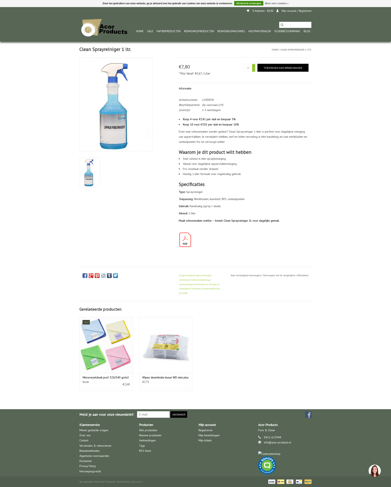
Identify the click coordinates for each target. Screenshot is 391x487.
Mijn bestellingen (209, 435)
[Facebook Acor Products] (308, 414)
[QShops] (285, 465)
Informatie (185, 88)
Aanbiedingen (147, 440)
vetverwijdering (211, 288)
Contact (83, 440)
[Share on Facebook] (84, 275)
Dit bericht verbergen (248, 3)
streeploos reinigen (207, 284)
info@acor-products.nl (277, 442)
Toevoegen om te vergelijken (279, 275)
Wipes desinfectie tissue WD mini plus (165, 377)
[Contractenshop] (285, 453)
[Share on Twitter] (115, 275)
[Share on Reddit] (103, 275)
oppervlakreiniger (190, 275)
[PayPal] (307, 481)
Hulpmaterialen (259, 31)
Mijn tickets (205, 440)
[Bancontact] (298, 481)
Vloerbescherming (287, 31)
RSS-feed (145, 451)
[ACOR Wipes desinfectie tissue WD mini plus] (166, 345)
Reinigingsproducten (199, 31)
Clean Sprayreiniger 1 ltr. (296, 49)
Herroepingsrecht (90, 471)
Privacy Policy (87, 466)
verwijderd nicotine (189, 288)
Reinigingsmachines (231, 31)
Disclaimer (85, 461)
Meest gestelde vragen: (94, 430)
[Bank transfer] (271, 481)
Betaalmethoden (89, 451)
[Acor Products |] (104, 28)
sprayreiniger (186, 284)
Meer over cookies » (277, 3)
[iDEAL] (280, 481)
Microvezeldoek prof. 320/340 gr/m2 (106, 377)
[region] (374, 470)
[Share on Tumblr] (109, 275)
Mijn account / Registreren (296, 11)
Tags (142, 445)
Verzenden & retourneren (95, 445)
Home (140, 31)
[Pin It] (97, 275)
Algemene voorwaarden (94, 456)
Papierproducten (169, 31)
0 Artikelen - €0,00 (263, 11)
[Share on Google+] (91, 275)
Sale (150, 31)
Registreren (206, 430)
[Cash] (289, 481)
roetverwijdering (200, 279)
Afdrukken (303, 275)
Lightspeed (136, 481)
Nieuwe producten (150, 435)
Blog (307, 31)
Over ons (85, 435)
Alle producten (148, 430)
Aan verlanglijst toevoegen (246, 275)
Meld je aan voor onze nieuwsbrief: (106, 414)
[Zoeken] (282, 25)
